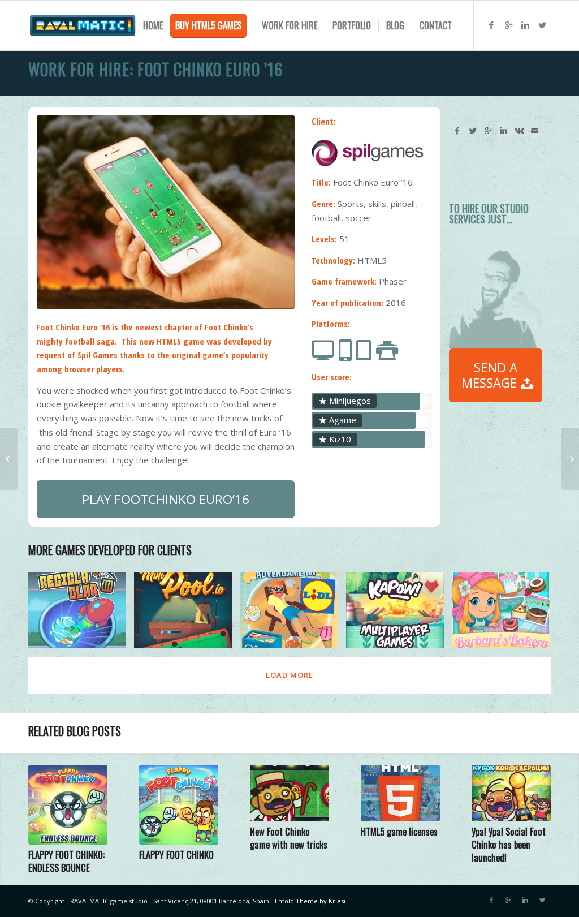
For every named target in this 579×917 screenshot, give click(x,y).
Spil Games (97, 354)
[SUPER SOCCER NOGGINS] (9, 459)
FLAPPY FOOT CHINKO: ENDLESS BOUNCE (66, 861)
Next (269, 212)
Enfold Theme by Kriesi (310, 901)
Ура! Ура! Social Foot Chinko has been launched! (509, 844)
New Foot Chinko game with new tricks (288, 837)
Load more (289, 675)
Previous (62, 212)
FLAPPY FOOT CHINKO (176, 854)
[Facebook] (491, 24)
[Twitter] (542, 24)
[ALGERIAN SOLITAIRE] (570, 459)
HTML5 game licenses (399, 831)
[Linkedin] (525, 24)
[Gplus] (508, 24)
